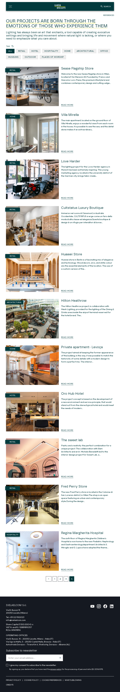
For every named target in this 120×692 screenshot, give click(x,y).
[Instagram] (98, 607)
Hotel (34, 51)
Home (67, 51)
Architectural (85, 51)
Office (104, 51)
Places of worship (53, 57)
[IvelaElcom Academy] (92, 607)
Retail (21, 51)
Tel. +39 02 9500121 (15, 617)
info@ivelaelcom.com (16, 620)
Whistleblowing (73, 680)
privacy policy (55, 669)
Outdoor (30, 57)
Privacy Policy (14, 680)
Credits (9, 685)
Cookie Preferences (52, 680)
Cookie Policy (31, 680)
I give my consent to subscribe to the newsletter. (32, 665)
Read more (67, 105)
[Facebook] (105, 607)
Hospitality (51, 51)
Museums (13, 57)
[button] (10, 6)
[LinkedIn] (111, 607)
